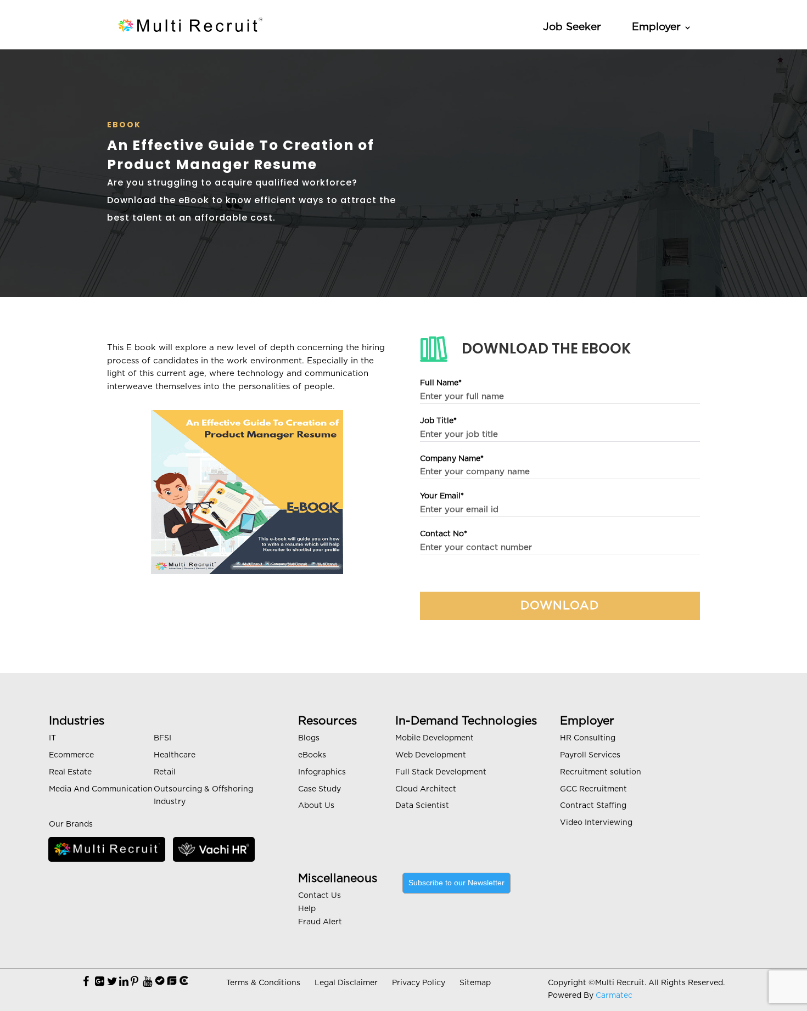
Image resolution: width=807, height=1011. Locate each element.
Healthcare (174, 755)
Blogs (309, 738)
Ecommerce (71, 755)
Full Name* (441, 383)
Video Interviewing (596, 823)
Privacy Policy (418, 983)
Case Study (319, 789)
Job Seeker (572, 27)
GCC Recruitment (593, 789)
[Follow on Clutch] (184, 981)
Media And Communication (101, 789)
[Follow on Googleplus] (99, 981)
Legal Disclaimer (346, 983)
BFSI (162, 738)
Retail (165, 772)
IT (52, 738)
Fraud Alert (320, 922)
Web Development (430, 755)
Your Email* (442, 496)
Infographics (322, 772)
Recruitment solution (600, 772)
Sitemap (475, 983)
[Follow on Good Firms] (172, 981)
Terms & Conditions (263, 983)
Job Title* (438, 421)
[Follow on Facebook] (86, 981)
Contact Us (319, 896)
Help (307, 909)
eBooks (312, 755)
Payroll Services (590, 755)
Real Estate (70, 772)
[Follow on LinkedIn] (123, 981)
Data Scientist (422, 806)
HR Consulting (587, 738)
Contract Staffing (593, 806)
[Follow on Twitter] (112, 981)
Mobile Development (434, 738)
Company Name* (452, 459)
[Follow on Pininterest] (134, 981)
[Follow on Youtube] (147, 981)
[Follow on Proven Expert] (160, 981)
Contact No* (443, 534)
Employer (656, 27)
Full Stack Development (440, 772)
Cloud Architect (425, 789)
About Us (316, 806)
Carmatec (614, 995)
